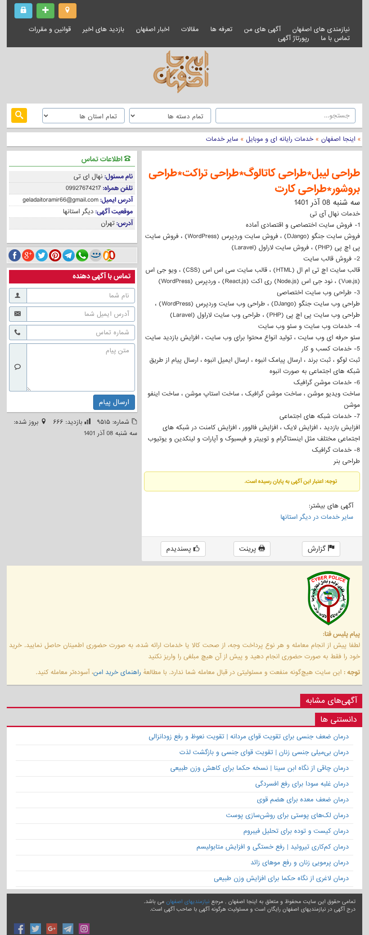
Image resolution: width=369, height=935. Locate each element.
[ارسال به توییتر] (42, 255)
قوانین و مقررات (50, 29)
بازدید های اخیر (104, 29)
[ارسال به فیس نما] (96, 255)
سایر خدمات (222, 139)
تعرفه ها (221, 29)
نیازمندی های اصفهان (321, 29)
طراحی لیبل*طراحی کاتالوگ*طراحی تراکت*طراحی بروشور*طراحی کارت (254, 181)
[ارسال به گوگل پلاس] (28, 255)
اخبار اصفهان (152, 29)
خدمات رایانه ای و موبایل (279, 139)
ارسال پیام (114, 402)
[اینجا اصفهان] (184, 74)
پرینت (249, 549)
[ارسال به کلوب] (109, 255)
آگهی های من (262, 29)
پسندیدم (180, 549)
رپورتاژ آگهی (293, 38)
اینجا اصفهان (338, 139)
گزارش (318, 549)
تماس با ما (335, 38)
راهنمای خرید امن (117, 672)
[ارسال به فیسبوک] (15, 255)
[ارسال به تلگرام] (69, 255)
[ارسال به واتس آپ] (82, 255)
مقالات (189, 29)
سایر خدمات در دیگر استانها (316, 517)
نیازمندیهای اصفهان (187, 902)
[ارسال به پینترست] (55, 255)
